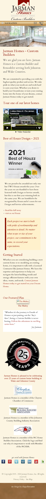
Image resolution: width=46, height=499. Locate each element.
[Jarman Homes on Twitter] (16, 463)
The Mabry (23, 306)
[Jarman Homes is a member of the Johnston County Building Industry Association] (23, 414)
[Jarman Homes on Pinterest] (10, 463)
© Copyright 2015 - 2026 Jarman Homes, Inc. (19, 474)
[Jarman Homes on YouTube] (36, 463)
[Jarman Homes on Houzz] (43, 463)
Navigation (11, 23)
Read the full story (13, 210)
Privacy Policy (18, 479)
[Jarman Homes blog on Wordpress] (23, 463)
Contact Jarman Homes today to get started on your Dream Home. (21, 283)
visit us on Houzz (12, 213)
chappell (28, 487)
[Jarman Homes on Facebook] (3, 463)
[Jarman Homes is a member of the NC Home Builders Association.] (23, 434)
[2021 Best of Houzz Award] (23, 178)
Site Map (29, 479)
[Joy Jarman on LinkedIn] (30, 463)
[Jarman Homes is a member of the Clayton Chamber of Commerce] (23, 394)
